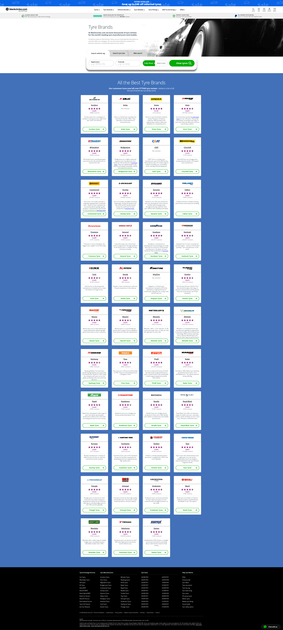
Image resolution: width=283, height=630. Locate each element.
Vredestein (156, 486)
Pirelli (156, 359)
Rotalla (156, 401)
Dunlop (125, 190)
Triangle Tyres (125, 607)
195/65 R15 (165, 582)
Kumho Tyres (104, 607)
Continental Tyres (105, 588)
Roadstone (125, 401)
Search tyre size (119, 53)
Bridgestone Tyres (106, 585)
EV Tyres (82, 585)
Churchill (187, 147)
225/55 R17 (165, 577)
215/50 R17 (165, 601)
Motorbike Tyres (85, 580)
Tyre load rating (187, 591)
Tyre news (185, 593)
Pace (125, 359)
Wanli (187, 486)
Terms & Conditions (99, 612)
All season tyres (187, 596)
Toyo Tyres (124, 596)
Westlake (94, 528)
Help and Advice (187, 573)
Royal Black (187, 401)
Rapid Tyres (124, 588)
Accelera (94, 105)
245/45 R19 (165, 596)
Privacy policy (118, 612)
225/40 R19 (165, 588)
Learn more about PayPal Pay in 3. (100, 626)
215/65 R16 (165, 593)
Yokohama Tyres (126, 604)
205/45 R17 (144, 591)
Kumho (187, 274)
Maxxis (94, 317)
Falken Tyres (104, 596)
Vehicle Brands (123, 10)
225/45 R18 (144, 593)
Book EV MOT (84, 591)
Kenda (125, 274)
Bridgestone (125, 147)
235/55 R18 (165, 580)
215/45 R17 (165, 585)
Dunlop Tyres (104, 591)
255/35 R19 (144, 588)
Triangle (94, 486)
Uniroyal (125, 486)
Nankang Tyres (125, 580)
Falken (187, 190)
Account (269, 10)
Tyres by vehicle (187, 585)
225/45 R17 (144, 582)
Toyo (187, 444)
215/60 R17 (165, 591)
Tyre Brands (107, 10)
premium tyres (101, 210)
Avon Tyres (103, 580)
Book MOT (83, 588)
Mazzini (125, 317)
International (150, 612)
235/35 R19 (144, 601)
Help (259, 10)
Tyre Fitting (152, 10)
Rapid (94, 401)
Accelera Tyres (104, 577)
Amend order (186, 580)
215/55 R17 (144, 585)
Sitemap (142, 612)
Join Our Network (85, 607)
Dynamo (156, 190)
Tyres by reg (186, 588)
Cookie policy (109, 612)
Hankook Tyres (104, 601)
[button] (253, 9)
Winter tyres (186, 599)
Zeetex (156, 528)
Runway (94, 444)
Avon (187, 105)
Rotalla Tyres (125, 591)
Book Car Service (85, 596)
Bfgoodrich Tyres (105, 582)
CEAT (156, 147)
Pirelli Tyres (124, 582)
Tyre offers (185, 582)
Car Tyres (83, 577)
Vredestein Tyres (126, 601)
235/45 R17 (165, 604)
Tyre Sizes (144, 573)
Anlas (125, 105)
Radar (187, 359)
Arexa (156, 105)
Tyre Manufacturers (106, 573)
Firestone (94, 232)
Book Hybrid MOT (85, 593)
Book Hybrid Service (86, 601)
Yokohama (125, 528)
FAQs (183, 577)
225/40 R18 (144, 577)
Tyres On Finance (85, 604)
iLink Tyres (103, 604)
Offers (182, 10)
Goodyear (156, 232)
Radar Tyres (124, 585)
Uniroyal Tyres (125, 599)
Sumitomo (125, 444)
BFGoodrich (94, 147)
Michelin (187, 317)
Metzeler (156, 317)
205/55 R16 (144, 580)
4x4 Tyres (83, 582)
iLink (94, 274)
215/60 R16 (165, 607)
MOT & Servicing (168, 10)
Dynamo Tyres (104, 593)
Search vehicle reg (98, 53)
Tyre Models (138, 10)
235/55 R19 (144, 604)
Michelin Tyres (125, 577)
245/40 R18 (144, 607)
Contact (264, 10)
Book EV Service (84, 599)
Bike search (138, 53)
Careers (158, 612)
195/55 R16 (144, 599)
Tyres (96, 10)
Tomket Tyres (125, 593)
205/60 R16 (165, 599)
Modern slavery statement (131, 612)
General (125, 232)
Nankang (94, 359)
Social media (186, 604)
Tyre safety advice (187, 607)
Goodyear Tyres (105, 599)
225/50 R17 (144, 596)
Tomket (156, 444)
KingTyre (156, 274)
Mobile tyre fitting (187, 601)
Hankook (187, 232)
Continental (94, 190)
